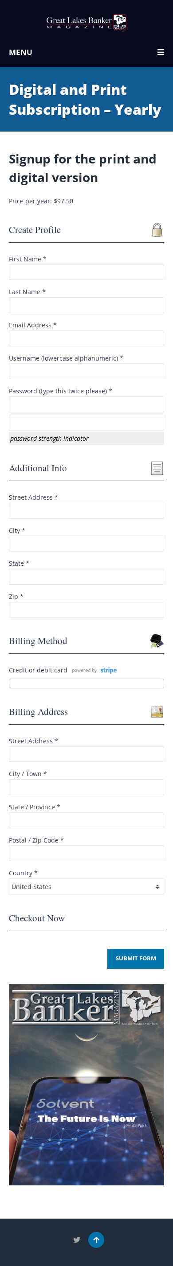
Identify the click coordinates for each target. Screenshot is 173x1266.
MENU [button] (20, 52)
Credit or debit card (38, 670)
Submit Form (136, 958)
